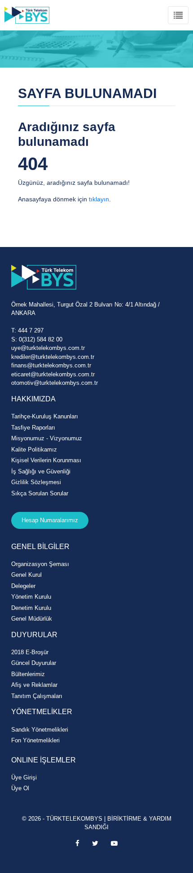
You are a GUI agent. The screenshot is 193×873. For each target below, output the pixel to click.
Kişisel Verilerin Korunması (46, 460)
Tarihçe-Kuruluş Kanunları (44, 416)
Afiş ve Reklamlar (34, 684)
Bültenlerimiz (28, 674)
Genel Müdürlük (31, 618)
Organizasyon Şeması (40, 564)
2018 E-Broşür (29, 652)
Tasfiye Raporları (33, 427)
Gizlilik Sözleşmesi (36, 482)
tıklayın (99, 199)
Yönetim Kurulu (31, 596)
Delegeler (23, 586)
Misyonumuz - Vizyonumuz (46, 438)
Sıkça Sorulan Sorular (39, 493)
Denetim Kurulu (31, 608)
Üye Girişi (24, 777)
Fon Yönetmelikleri (35, 740)
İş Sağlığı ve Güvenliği (40, 471)
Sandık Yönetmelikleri (39, 729)
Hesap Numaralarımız (50, 520)
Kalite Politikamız (34, 449)
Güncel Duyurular (33, 663)
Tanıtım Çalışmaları (36, 696)
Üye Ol (20, 788)
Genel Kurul (26, 574)
